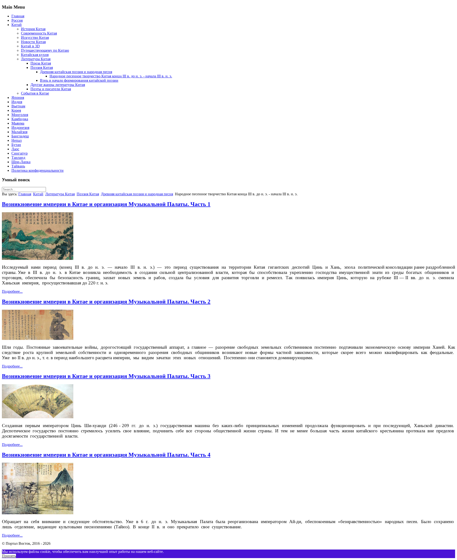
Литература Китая (35, 59)
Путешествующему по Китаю (45, 50)
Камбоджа (19, 119)
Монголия (19, 115)
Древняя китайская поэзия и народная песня (76, 72)
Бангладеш (20, 136)
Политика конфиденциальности (37, 170)
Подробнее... (12, 291)
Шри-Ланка (20, 162)
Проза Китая (40, 63)
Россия (17, 20)
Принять (9, 556)
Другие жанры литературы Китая (57, 85)
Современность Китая (39, 33)
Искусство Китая (35, 37)
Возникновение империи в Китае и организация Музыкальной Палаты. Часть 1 (106, 204)
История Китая (33, 29)
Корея (16, 110)
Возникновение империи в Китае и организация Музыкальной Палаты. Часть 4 (106, 455)
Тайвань (18, 166)
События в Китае (35, 93)
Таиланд (18, 158)
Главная (17, 16)
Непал (16, 140)
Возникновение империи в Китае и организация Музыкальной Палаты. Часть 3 (106, 376)
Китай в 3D (30, 46)
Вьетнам (18, 106)
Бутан (16, 145)
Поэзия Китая (41, 68)
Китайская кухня (35, 55)
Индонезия (20, 128)
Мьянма (17, 123)
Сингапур (19, 153)
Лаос (15, 149)
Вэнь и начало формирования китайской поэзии (79, 80)
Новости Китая (33, 42)
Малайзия (19, 132)
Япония (17, 98)
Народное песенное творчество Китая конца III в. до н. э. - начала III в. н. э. (111, 76)
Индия (16, 102)
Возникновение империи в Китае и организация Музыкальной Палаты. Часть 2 (106, 301)
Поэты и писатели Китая (50, 89)
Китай (16, 25)
